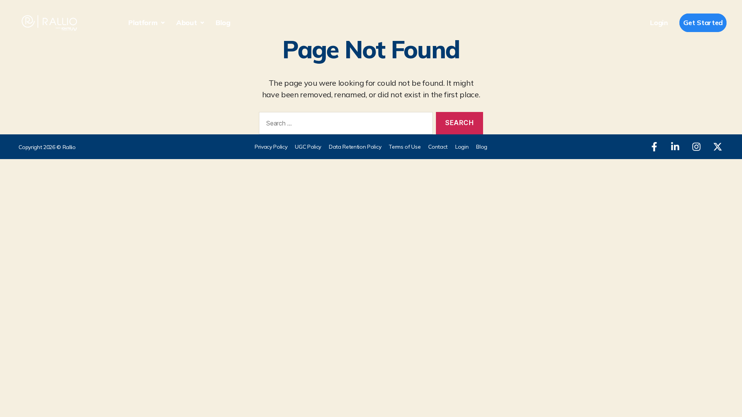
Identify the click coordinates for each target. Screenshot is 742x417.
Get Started (703, 22)
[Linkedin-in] (675, 146)
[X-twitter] (717, 146)
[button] (146, 23)
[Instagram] (696, 146)
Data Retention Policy (355, 146)
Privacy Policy (271, 146)
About (186, 22)
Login (658, 22)
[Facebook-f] (654, 146)
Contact (438, 146)
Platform (142, 22)
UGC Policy (308, 146)
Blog (223, 22)
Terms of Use (404, 146)
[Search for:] (344, 125)
